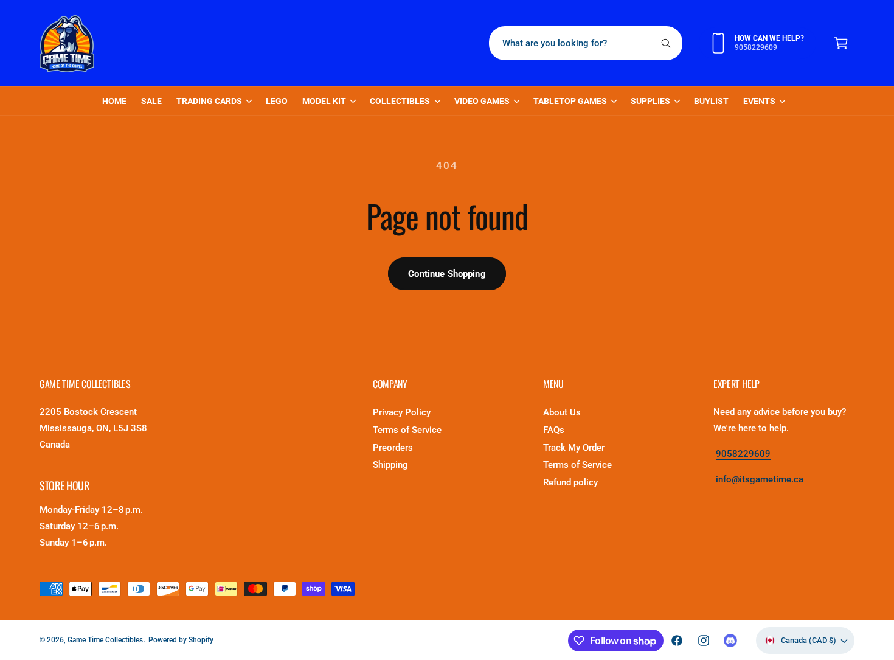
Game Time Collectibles (105, 640)
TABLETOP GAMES (570, 101)
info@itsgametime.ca (759, 479)
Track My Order (574, 447)
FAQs (553, 430)
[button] (841, 43)
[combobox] (586, 43)
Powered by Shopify (180, 640)
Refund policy (570, 482)
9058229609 (743, 453)
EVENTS (759, 101)
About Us (562, 412)
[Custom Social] (730, 640)
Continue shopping (447, 273)
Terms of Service (407, 430)
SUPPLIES (650, 101)
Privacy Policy (402, 412)
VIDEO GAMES (482, 101)
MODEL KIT (324, 101)
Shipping (390, 464)
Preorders (393, 447)
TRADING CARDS (209, 101)
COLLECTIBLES (400, 101)
